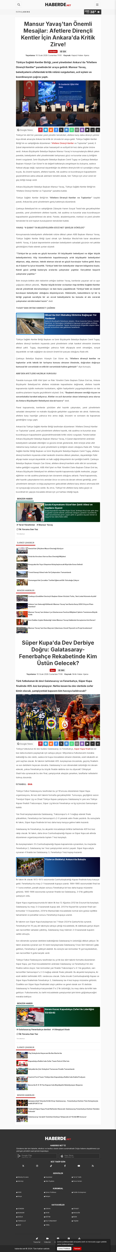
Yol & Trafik (77, 1177)
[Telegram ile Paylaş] (45, 130)
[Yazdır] (82, 130)
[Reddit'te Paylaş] (51, 130)
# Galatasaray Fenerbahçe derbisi (34, 1029)
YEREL (47, 1225)
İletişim (47, 1196)
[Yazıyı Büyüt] (97, 130)
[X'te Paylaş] (61, 130)
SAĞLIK (20, 1217)
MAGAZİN (76, 1213)
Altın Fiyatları (49, 1181)
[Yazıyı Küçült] (92, 130)
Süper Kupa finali (82, 749)
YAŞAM (75, 1221)
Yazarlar (37, 1242)
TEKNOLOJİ (22, 1221)
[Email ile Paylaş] (77, 130)
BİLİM (75, 1217)
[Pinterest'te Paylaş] (40, 130)
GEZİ (19, 1225)
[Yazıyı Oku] (87, 130)
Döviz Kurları (77, 1181)
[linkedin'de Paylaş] (66, 130)
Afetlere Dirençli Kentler (63, 143)
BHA (30, 784)
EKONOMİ (21, 1213)
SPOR (47, 1213)
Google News (26, 130)
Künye (20, 1196)
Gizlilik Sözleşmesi (79, 1192)
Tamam (77, 1249)
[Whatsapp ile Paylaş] (71, 130)
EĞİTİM (47, 1217)
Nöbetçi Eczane (23, 1177)
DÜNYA (47, 1208)
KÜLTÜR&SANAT (51, 1221)
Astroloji (20, 1181)
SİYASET (76, 1208)
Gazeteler (48, 1177)
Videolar (47, 1242)
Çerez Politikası (50, 1192)
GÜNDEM (21, 1208)
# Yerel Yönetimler (26, 525)
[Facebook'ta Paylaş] (56, 130)
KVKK (19, 1192)
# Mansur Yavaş (45, 525)
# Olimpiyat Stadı (61, 1029)
